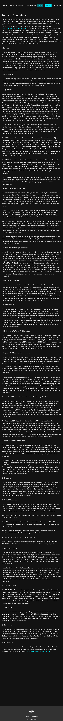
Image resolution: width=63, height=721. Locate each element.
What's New (20, 5)
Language (56, 5)
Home (5, 5)
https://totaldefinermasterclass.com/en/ (15, 28)
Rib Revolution (31, 5)
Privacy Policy (31, 719)
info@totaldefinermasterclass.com (38, 651)
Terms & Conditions (32, 716)
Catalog (11, 5)
